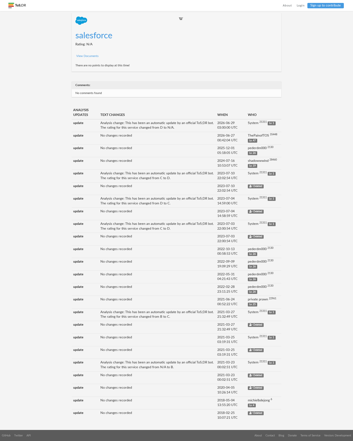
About (287, 5)
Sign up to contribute (325, 5)
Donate (292, 435)
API (28, 435)
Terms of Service (310, 435)
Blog (281, 435)
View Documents (87, 56)
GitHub (6, 435)
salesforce (93, 36)
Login (301, 5)
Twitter (18, 435)
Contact (270, 435)
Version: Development (337, 435)
